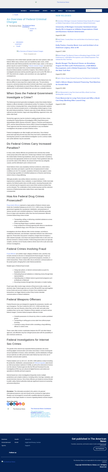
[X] (11, 403)
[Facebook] (8, 403)
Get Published (70, 10)
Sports (45, 10)
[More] (23, 403)
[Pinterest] (17, 403)
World (60, 10)
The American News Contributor (28, 26)
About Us (28, 439)
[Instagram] (20, 403)
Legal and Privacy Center (33, 442)
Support (27, 445)
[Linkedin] (14, 403)
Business (24, 10)
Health (53, 10)
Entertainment (34, 10)
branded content (36, 412)
